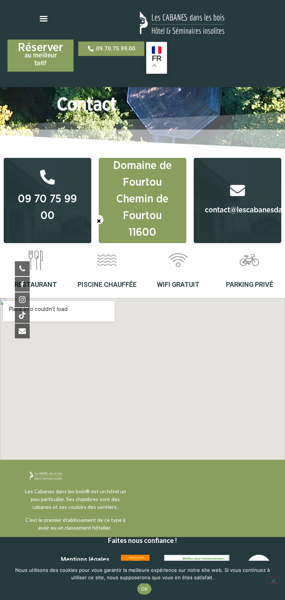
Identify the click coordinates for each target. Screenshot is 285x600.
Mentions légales (85, 559)
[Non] (273, 580)
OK (144, 589)
